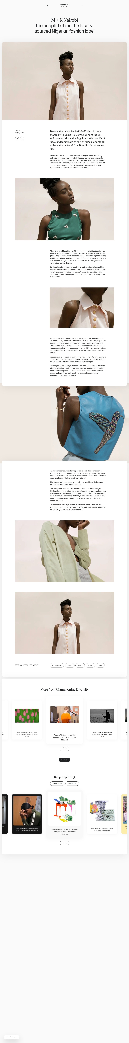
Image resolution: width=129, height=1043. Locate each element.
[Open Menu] (82, 5)
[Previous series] (62, 749)
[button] (64, 81)
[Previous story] (62, 843)
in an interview (73, 272)
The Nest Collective (71, 134)
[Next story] (67, 843)
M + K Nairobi (87, 131)
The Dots (79, 145)
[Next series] (67, 749)
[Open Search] (47, 5)
